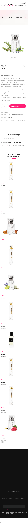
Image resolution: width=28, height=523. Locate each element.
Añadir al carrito (15, 106)
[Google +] (22, 120)
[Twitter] (18, 120)
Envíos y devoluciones (17, 500)
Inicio (3, 17)
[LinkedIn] (24, 120)
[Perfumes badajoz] (8, 5)
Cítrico (9, 117)
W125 (2, 408)
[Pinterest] (20, 120)
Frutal (13, 117)
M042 (2, 351)
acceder (7, 145)
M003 (2, 295)
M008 (2, 239)
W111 (2, 267)
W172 (2, 183)
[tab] (14, 135)
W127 (2, 211)
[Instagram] (14, 491)
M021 (26, 66)
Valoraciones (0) (14, 135)
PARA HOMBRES (9, 17)
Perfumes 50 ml (18, 17)
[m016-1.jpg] (14, 44)
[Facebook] (10, 491)
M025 (2, 436)
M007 (24, 66)
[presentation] (1, 442)
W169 (2, 323)
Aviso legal (16, 498)
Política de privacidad (20, 473)
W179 (2, 379)
